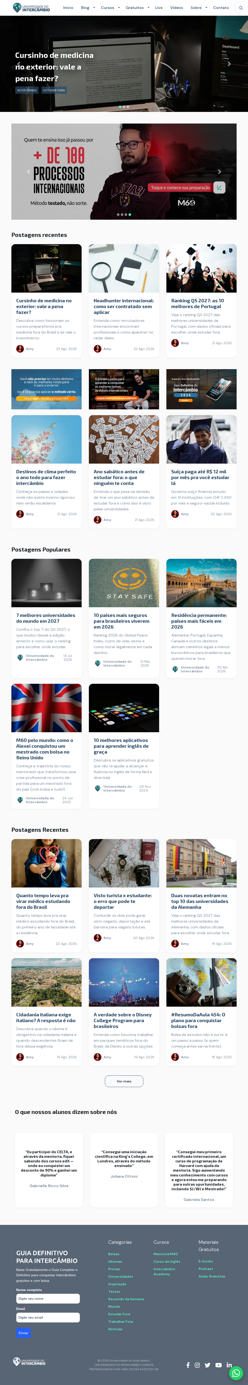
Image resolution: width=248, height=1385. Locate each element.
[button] (93, 8)
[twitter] (207, 1364)
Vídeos (176, 7)
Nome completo (29, 1290)
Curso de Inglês (167, 1261)
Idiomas (115, 1261)
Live (159, 7)
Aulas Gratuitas (212, 1276)
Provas (114, 1269)
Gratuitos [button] (135, 7)
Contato (221, 7)
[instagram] (197, 1364)
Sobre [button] (196, 7)
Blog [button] (85, 7)
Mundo (114, 1306)
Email (21, 1309)
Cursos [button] (107, 7)
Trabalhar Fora (120, 1321)
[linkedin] (229, 1364)
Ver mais (124, 1081)
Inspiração (117, 1284)
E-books (206, 1261)
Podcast (206, 1269)
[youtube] (218, 1364)
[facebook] (188, 1364)
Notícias (115, 1329)
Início (68, 7)
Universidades (120, 1276)
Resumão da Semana (126, 1299)
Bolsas (113, 1254)
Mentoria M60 (166, 1254)
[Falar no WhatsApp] (236, 1373)
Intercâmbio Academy (164, 1271)
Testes (114, 1291)
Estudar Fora (119, 1314)
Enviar (23, 1333)
